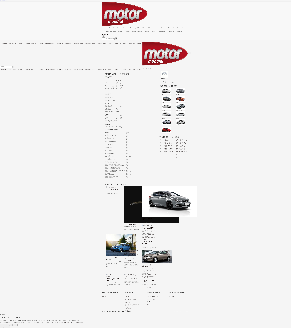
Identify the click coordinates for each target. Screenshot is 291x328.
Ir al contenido (3, 0)
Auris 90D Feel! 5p (167, 150)
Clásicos (179, 31)
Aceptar (15, 325)
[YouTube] (107, 34)
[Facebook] (103, 34)
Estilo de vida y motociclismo (176, 28)
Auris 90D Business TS (181, 148)
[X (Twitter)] (104, 34)
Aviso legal (104, 296)
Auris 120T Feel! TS (180, 145)
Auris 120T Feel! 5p (167, 145)
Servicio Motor (128, 302)
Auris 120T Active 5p (167, 144)
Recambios (171, 295)
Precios (153, 31)
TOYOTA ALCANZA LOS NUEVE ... (148, 242)
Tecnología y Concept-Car (137, 28)
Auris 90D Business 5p (168, 148)
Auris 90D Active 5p (167, 147)
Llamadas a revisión (160, 28)
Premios (146, 31)
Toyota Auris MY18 (148, 219)
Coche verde (150, 304)
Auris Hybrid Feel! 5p (167, 159)
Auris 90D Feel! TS (180, 150)
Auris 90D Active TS (180, 147)
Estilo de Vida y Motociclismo (132, 304)
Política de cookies (65, 322)
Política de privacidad (107, 298)
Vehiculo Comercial (110, 31)
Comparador (161, 31)
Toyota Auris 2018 (130, 224)
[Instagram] (106, 34)
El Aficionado (171, 31)
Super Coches (117, 28)
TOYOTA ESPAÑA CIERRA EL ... (129, 259)
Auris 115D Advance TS (181, 141)
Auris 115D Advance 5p (168, 141)
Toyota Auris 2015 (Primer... (112, 258)
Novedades (108, 28)
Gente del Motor (137, 31)
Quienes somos (106, 295)
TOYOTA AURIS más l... (131, 279)
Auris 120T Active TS (181, 144)
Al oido (126, 301)
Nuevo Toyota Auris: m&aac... (112, 279)
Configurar (9, 325)
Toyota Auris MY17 (148, 228)
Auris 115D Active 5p (167, 139)
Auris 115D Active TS (181, 139)
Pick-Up (148, 298)
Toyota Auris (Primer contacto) (148, 265)
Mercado (149, 295)
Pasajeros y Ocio (151, 299)
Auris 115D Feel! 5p (167, 142)
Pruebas (125, 28)
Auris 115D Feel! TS (180, 142)
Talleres (171, 298)
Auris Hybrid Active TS (181, 151)
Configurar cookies (5, 327)
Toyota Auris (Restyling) (128, 238)
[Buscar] (103, 36)
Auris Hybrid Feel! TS (181, 159)
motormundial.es (146, 68)
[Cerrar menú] (189, 53)
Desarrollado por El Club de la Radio (181, 311)
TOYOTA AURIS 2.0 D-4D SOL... (149, 281)
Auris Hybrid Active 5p (168, 151)
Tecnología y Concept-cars (131, 299)
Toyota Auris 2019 (112, 189)
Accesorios (171, 296)
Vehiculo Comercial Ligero (153, 296)
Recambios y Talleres (124, 31)
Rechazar (3, 325)
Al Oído (149, 28)
